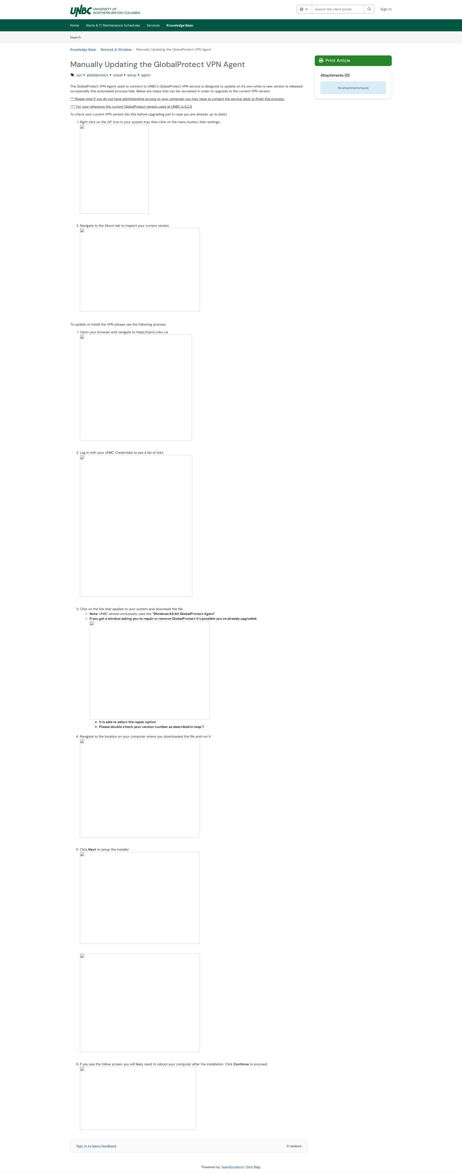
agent (145, 75)
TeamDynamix (232, 1167)
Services (153, 25)
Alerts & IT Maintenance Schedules (113, 25)
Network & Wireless (116, 49)
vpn (79, 75)
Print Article (337, 60)
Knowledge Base (180, 25)
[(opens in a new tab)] (105, 11)
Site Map (253, 1167)
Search (77, 37)
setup (131, 75)
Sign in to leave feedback (96, 1146)
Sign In (386, 9)
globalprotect (97, 75)
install (117, 75)
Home (74, 25)
